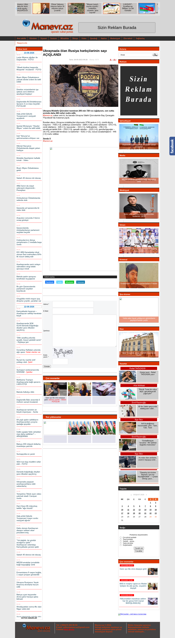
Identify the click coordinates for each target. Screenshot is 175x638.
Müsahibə (65, 38)
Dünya (75, 38)
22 (150, 513)
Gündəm (33, 38)
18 (128, 513)
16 (156, 510)
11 (128, 510)
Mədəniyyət (115, 38)
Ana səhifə (21, 38)
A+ (114, 60)
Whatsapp (69, 282)
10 (122, 510)
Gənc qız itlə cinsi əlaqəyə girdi (133, 569)
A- (111, 60)
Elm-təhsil (128, 38)
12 (134, 510)
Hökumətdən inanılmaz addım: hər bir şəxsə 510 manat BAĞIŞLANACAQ (133, 601)
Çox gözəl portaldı (129, 537)
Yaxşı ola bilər (127, 543)
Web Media (69, 629)
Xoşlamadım (127, 545)
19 (134, 513)
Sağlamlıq (140, 38)
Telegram (80, 282)
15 (150, 510)
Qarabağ (93, 38)
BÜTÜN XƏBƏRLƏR (29, 618)
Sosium (53, 38)
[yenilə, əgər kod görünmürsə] (63, 358)
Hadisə (104, 38)
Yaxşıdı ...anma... (128, 541)
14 (145, 510)
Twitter (59, 282)
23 (156, 513)
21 (145, 513)
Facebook (49, 282)
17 (122, 513)
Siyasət (43, 38)
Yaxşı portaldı (127, 539)
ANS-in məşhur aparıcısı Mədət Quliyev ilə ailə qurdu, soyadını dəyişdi (133, 586)
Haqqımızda (22, 43)
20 (140, 513)
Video (83, 38)
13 (140, 510)
